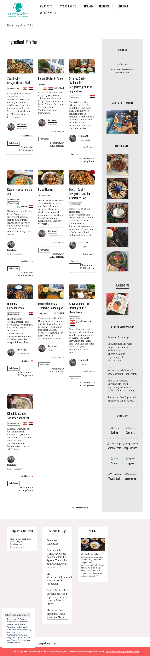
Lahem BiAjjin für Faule (50, 78)
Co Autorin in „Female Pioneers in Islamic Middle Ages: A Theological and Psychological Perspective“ (120, 352)
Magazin (88, 6)
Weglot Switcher (47, 643)
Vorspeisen (74, 318)
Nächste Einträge (80, 508)
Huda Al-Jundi (22, 125)
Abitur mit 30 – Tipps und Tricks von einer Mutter (122, 399)
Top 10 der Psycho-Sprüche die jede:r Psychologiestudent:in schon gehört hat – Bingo (121, 385)
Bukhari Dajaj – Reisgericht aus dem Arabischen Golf (80, 194)
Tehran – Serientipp (119, 337)
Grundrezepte (114, 448)
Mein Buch (104, 6)
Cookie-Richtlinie (14, 643)
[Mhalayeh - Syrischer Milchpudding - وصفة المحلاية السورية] (92, 544)
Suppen (130, 463)
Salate (114, 463)
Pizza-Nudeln (45, 189)
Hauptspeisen (13, 89)
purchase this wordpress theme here (122, 651)
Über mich (123, 6)
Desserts (130, 432)
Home (10, 25)
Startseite (46, 6)
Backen (42, 84)
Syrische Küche (68, 6)
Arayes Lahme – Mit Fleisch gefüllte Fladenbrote (80, 308)
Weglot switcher (49, 13)
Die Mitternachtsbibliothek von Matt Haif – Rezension (122, 370)
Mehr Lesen (13, 143)
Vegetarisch (13, 203)
